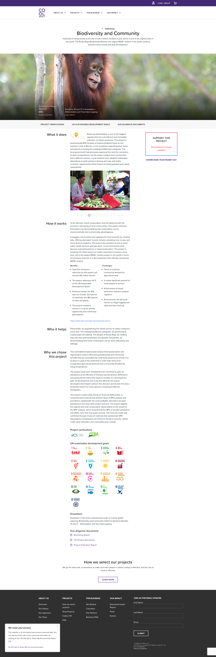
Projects (67, 598)
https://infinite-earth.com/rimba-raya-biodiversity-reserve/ (90, 321)
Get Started (91, 604)
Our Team (43, 617)
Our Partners (91, 612)
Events (113, 615)
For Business (93, 598)
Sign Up (167, 3)
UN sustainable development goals (91, 124)
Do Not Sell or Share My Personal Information (25, 647)
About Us (44, 598)
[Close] (57, 625)
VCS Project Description (84, 539)
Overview (43, 604)
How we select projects (68, 606)
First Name (138, 602)
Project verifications (52, 124)
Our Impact (116, 598)
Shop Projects (68, 611)
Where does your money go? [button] (161, 159)
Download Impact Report (117, 606)
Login (160, 3)
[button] (78, 215)
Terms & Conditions (140, 648)
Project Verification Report (85, 544)
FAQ (64, 620)
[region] (32, 638)
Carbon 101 (67, 615)
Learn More (70, 114)
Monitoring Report (82, 534)
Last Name (138, 612)
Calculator (90, 608)
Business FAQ (92, 617)
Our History (43, 608)
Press (112, 611)
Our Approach (45, 612)
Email (136, 622)
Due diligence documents (131, 124)
